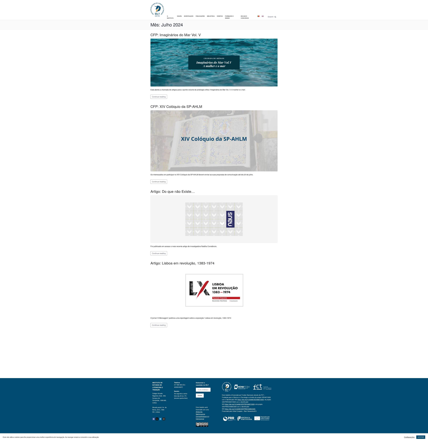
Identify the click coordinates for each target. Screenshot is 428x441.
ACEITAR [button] (421, 437)
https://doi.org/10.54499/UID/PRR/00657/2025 (239, 404)
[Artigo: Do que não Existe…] (214, 219)
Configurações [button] (409, 437)
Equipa (179, 16)
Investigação (188, 16)
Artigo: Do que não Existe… (172, 191)
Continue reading (159, 96)
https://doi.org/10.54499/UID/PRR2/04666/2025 (240, 409)
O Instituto (170, 17)
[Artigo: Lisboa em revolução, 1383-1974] (214, 290)
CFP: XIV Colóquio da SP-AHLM (176, 106)
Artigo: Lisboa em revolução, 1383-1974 (182, 262)
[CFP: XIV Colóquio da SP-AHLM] (214, 140)
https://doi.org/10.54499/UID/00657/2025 (251, 399)
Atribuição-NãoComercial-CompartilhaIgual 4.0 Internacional (202, 415)
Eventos (220, 16)
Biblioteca (211, 16)
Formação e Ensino (229, 17)
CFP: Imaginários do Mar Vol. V (175, 34)
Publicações (200, 16)
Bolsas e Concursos (245, 17)
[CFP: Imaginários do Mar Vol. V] (214, 62)
